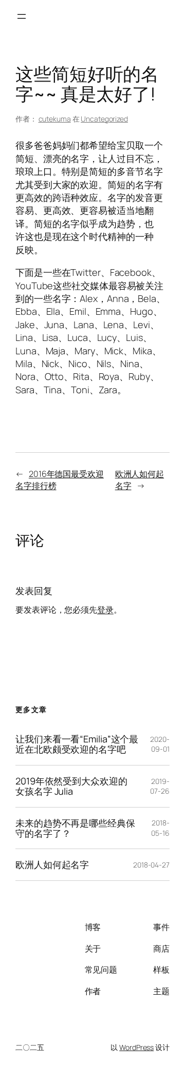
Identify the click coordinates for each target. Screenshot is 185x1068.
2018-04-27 (151, 865)
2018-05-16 (160, 828)
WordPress (136, 1047)
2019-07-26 (160, 786)
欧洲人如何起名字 (52, 864)
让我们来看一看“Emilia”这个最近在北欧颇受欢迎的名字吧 (76, 744)
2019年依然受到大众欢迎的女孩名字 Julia (71, 786)
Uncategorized (104, 119)
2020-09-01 (160, 744)
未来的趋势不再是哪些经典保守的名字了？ (75, 828)
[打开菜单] (21, 16)
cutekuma (55, 119)
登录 (105, 609)
